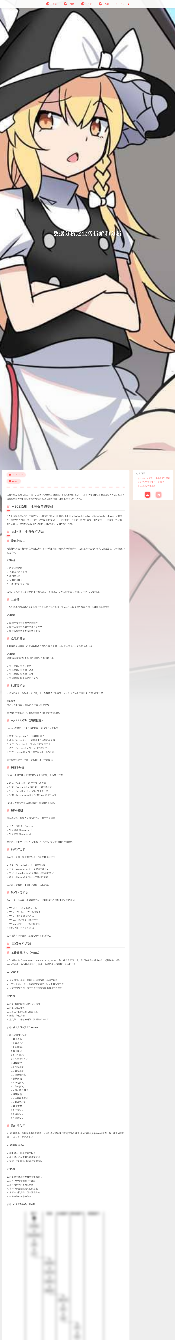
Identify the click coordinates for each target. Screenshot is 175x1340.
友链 (107, 3)
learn (15, 481)
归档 (72, 3)
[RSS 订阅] (116, 4)
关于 (89, 3)
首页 (54, 3)
